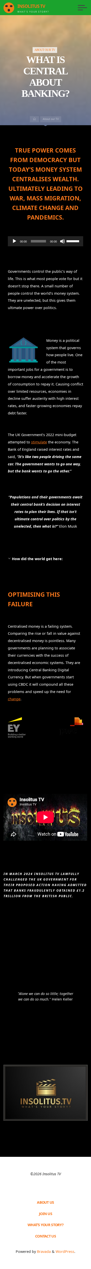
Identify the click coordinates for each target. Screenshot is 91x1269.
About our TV (44, 50)
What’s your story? (45, 1224)
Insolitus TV (31, 6)
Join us (45, 1213)
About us (45, 1202)
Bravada (43, 1251)
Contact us (45, 1236)
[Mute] (62, 241)
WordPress (65, 1251)
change (14, 699)
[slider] (73, 240)
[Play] (14, 241)
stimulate (39, 442)
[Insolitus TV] (9, 7)
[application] (45, 241)
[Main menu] (82, 7)
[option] (45, 997)
